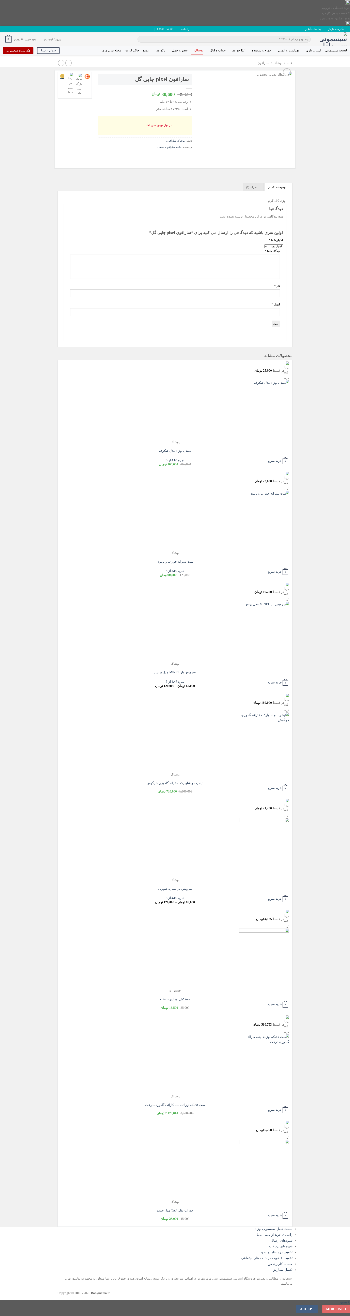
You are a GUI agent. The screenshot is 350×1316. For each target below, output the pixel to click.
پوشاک (198, 50)
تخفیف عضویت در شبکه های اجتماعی (266, 1258)
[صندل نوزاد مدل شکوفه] (264, 410)
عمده (146, 50)
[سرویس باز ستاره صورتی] (264, 847)
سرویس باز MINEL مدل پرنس (175, 672)
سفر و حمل (180, 50)
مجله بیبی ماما (111, 50)
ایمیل (275, 304)
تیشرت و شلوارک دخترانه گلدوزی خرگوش (175, 783)
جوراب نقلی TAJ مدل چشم (175, 1210)
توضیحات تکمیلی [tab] (277, 187)
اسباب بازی (313, 50)
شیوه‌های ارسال (281, 1240)
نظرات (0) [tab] (251, 187)
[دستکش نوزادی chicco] (264, 958)
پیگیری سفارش (336, 29)
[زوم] (287, 72)
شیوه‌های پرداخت (280, 1246)
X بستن (345, 1302)
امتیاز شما (276, 240)
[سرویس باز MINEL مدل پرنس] (264, 631)
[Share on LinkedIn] (159, 156)
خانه (289, 63)
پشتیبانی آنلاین (313, 29)
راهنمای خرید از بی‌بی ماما (274, 1234)
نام (277, 286)
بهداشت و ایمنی (288, 50)
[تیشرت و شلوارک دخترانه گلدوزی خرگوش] (264, 742)
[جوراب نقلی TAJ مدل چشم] (264, 1169)
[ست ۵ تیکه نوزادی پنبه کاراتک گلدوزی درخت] (264, 1063)
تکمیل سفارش (282, 1269)
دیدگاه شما (272, 251)
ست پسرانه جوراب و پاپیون (175, 561)
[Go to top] (342, 1310)
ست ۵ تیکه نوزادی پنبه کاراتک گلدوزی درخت (175, 1105)
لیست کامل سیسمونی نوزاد (273, 1229)
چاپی (179, 147)
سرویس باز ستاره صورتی (175, 888)
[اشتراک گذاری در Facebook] (188, 156)
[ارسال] (141, 39)
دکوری (160, 50)
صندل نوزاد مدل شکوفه (175, 450)
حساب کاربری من (280, 1264)
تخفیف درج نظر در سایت (275, 1252)
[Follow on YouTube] (9, 29)
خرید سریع (275, 461)
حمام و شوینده (261, 50)
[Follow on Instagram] (16, 29)
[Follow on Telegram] (5, 29)
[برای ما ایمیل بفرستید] (13, 29)
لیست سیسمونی (336, 50)
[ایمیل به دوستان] (173, 156)
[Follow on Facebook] (20, 29)
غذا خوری (238, 50)
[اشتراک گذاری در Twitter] (181, 156)
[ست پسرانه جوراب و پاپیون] (264, 520)
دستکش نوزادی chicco (175, 999)
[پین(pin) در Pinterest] (166, 156)
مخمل (160, 147)
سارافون (263, 63)
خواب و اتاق (218, 50)
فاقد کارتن (132, 50)
